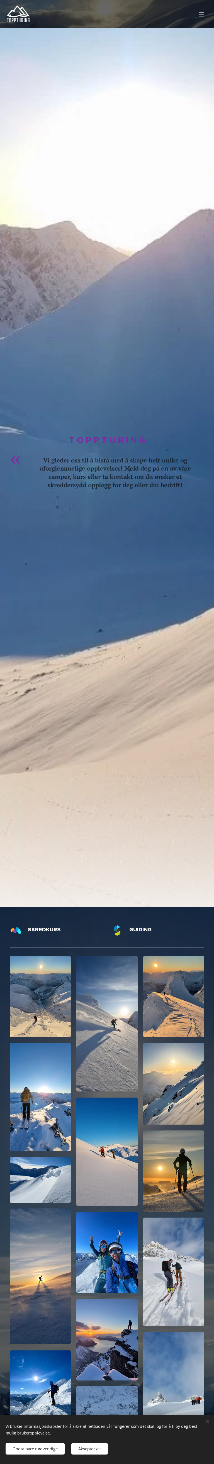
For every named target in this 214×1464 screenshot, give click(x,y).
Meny (201, 13)
